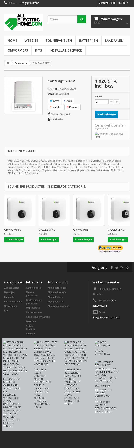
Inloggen (123, 3)
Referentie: (53, 89)
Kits (38, 50)
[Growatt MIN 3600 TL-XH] (54, 210)
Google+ (56, 107)
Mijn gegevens (56, 301)
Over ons (31, 321)
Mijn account (58, 282)
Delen (68, 101)
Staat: (51, 94)
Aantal (98, 96)
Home (12, 40)
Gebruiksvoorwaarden (38, 317)
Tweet (55, 101)
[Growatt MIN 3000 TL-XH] (19, 210)
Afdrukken (58, 119)
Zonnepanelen (59, 40)
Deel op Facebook (60, 114)
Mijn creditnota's (57, 292)
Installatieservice (65, 50)
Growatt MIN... (12, 229)
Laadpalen (114, 40)
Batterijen (88, 40)
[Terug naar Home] (8, 63)
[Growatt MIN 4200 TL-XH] (88, 210)
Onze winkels (33, 307)
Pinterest (73, 107)
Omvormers (18, 50)
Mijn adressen (55, 297)
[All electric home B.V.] (23, 22)
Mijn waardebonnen (58, 306)
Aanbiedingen (33, 288)
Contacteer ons (107, 3)
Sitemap (30, 333)
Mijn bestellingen (57, 288)
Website (31, 40)
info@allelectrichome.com (106, 317)
